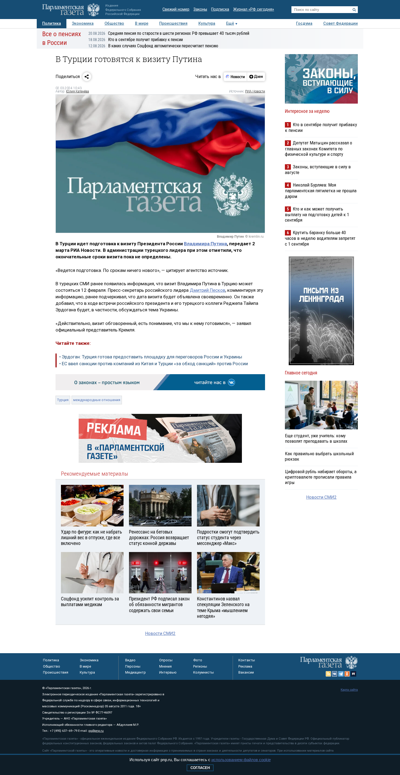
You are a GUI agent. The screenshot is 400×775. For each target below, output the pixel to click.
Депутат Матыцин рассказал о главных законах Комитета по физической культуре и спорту (318, 148)
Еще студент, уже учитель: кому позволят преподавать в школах (316, 438)
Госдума (304, 23)
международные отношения (96, 400)
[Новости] (235, 76)
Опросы (166, 660)
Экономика (83, 23)
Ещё (230, 23)
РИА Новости (255, 91)
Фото (197, 660)
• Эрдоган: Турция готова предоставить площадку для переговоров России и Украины (150, 356)
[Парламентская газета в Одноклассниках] (347, 674)
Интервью (168, 672)
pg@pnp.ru (96, 731)
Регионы (200, 666)
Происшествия (173, 23)
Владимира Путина (205, 243)
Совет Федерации (340, 23)
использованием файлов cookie (241, 759)
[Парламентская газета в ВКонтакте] (334, 674)
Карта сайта (349, 690)
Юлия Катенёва (77, 91)
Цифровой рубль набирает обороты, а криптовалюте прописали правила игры (320, 477)
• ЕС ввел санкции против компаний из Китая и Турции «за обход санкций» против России (153, 363)
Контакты (246, 660)
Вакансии (246, 672)
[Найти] (354, 9)
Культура (206, 23)
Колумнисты (203, 672)
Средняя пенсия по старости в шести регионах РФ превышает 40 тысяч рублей (168, 33)
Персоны (132, 666)
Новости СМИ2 (160, 633)
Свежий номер (175, 9)
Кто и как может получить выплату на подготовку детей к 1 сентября (317, 214)
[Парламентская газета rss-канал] (328, 674)
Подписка (220, 9)
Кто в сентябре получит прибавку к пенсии (135, 39)
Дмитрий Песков (207, 290)
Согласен (200, 768)
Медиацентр (135, 672)
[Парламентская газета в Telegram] (341, 674)
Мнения (165, 666)
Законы (200, 9)
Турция (63, 400)
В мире (141, 23)
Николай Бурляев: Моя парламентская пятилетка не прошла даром (320, 190)
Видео (130, 660)
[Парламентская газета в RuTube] (353, 674)
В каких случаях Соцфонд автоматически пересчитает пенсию (153, 45)
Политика (51, 23)
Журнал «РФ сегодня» (253, 9)
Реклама (245, 666)
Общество (114, 23)
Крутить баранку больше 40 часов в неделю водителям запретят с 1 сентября (320, 238)
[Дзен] (256, 76)
